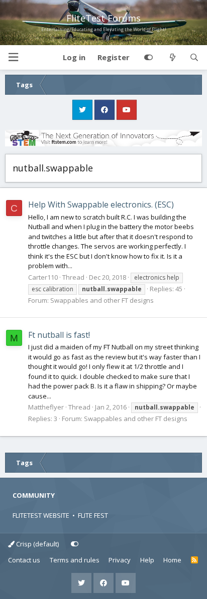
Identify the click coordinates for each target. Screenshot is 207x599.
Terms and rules (74, 559)
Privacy (120, 559)
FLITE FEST (93, 515)
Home (172, 559)
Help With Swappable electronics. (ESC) (101, 204)
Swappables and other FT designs (102, 300)
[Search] (194, 58)
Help (147, 559)
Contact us (24, 559)
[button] (13, 57)
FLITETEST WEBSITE (41, 515)
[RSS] (194, 560)
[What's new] (172, 58)
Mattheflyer (46, 407)
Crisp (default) (37, 543)
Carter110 (43, 277)
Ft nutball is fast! (59, 334)
